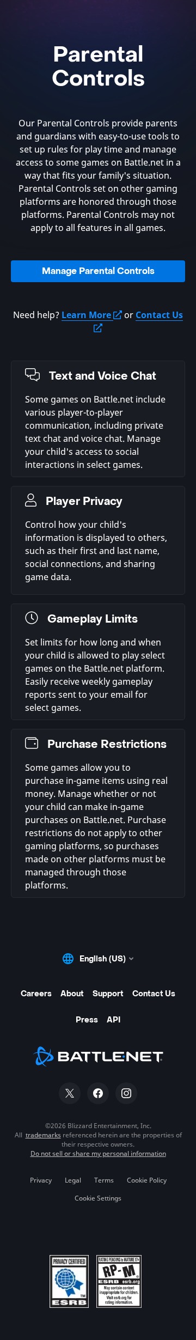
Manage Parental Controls (98, 271)
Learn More (87, 315)
